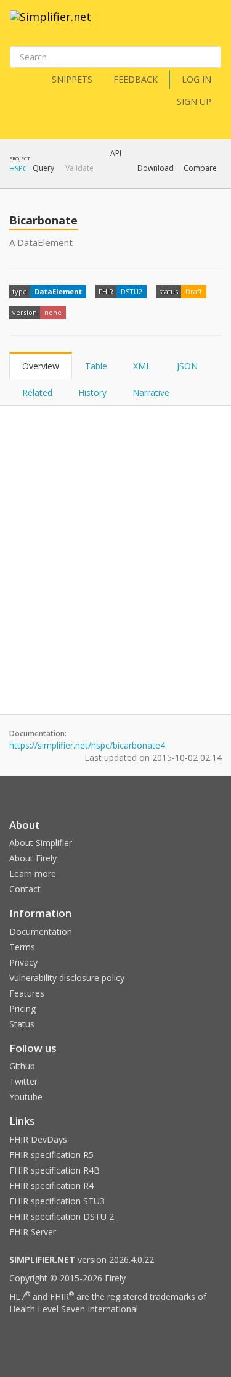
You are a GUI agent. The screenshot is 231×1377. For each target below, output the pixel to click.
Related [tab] (37, 392)
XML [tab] (142, 366)
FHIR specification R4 (51, 1185)
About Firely (33, 858)
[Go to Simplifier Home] (50, 24)
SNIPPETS (72, 79)
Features (26, 993)
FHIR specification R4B (54, 1170)
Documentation (40, 931)
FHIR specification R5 (51, 1155)
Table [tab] (96, 366)
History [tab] (92, 392)
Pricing (22, 1008)
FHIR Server (32, 1232)
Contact (25, 889)
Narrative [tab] (150, 392)
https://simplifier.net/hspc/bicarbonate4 (87, 745)
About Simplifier (40, 843)
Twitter (23, 1081)
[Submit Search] (210, 57)
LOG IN (196, 79)
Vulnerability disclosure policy (66, 978)
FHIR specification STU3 (57, 1201)
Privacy (23, 962)
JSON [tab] (187, 366)
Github (22, 1066)
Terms (22, 947)
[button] (43, 168)
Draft (193, 291)
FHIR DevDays (38, 1139)
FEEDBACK (135, 79)
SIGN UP (194, 101)
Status (21, 1024)
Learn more (32, 873)
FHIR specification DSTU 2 (61, 1216)
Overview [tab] (40, 366)
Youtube (26, 1097)
